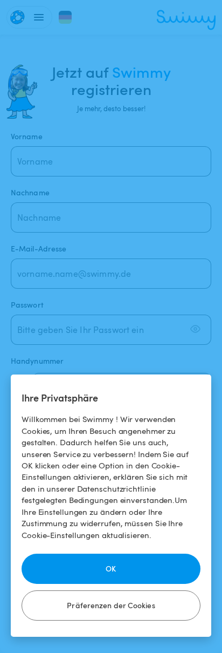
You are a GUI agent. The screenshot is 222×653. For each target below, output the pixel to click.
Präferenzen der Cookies (111, 605)
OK (111, 568)
